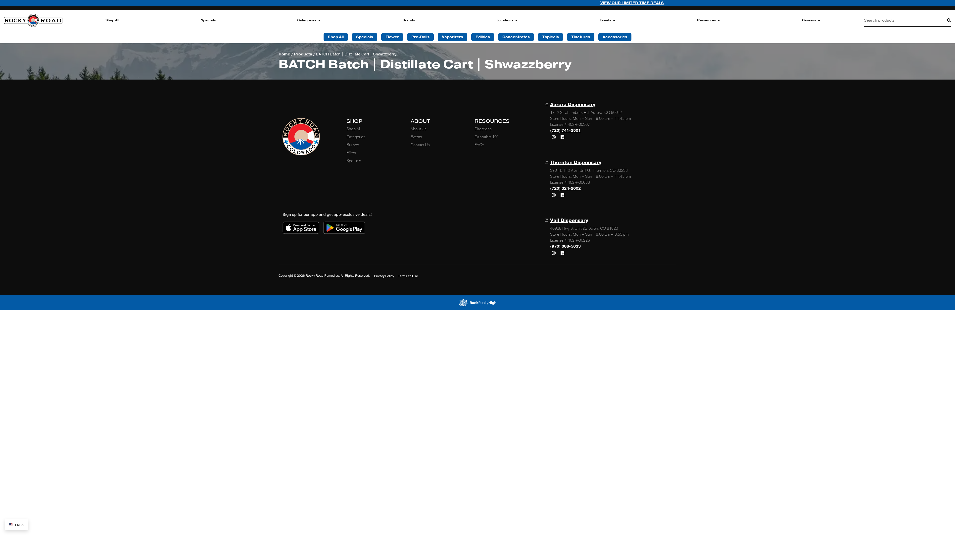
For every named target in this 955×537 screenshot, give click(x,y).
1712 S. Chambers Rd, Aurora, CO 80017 (586, 112)
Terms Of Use (408, 276)
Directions (483, 129)
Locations (505, 20)
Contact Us (420, 145)
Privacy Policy (384, 276)
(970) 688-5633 (565, 246)
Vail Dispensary (569, 220)
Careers (809, 20)
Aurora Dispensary (572, 104)
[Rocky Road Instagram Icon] (554, 137)
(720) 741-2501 (565, 130)
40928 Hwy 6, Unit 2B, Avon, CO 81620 (584, 228)
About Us (419, 129)
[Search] (945, 20)
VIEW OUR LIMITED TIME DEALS (565, 3)
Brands (408, 20)
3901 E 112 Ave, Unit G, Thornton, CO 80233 (589, 170)
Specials (208, 20)
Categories (307, 20)
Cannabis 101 (487, 137)
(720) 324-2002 (565, 188)
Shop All (112, 20)
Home (284, 54)
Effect (351, 153)
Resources (706, 20)
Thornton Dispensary (575, 162)
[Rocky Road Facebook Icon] (562, 137)
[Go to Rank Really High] (477, 302)
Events (605, 20)
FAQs (479, 145)
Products (303, 54)
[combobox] (901, 20)
